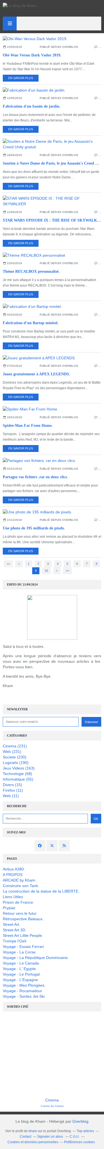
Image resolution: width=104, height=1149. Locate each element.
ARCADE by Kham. (19, 880)
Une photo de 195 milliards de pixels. (34, 528)
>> (67, 570)
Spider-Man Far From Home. (28, 425)
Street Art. (11, 924)
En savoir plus (20, 78)
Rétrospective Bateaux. (23, 919)
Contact (25, 1136)
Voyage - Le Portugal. (22, 974)
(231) (15, 746)
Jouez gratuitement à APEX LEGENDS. (36, 374)
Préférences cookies (79, 1142)
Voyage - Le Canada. (21, 963)
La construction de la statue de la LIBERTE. (41, 891)
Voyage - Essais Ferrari (23, 946)
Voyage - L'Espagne (20, 980)
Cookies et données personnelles (32, 1142)
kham (33, 1131)
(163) (19, 768)
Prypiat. (9, 908)
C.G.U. (75, 1136)
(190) (16, 762)
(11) (13, 790)
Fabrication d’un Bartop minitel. (31, 323)
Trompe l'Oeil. (15, 941)
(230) (14, 757)
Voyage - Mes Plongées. (24, 985)
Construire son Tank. (21, 885)
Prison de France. (18, 902)
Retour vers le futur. (20, 913)
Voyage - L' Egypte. (20, 968)
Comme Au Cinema (52, 1106)
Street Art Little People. (23, 935)
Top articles (85, 1131)
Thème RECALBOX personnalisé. (31, 271)
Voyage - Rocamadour (22, 991)
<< (8, 563)
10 (46, 570)
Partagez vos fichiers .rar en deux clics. (35, 477)
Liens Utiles (13, 897)
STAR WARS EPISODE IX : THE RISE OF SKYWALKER (52, 220)
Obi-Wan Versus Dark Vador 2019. (32, 55)
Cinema (52, 1100)
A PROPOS (12, 874)
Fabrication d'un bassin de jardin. (31, 106)
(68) (17, 773)
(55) (18, 779)
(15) (12, 785)
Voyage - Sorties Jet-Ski (24, 996)
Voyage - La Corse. (20, 952)
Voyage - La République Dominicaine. (36, 957)
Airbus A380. (14, 869)
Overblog (80, 1121)
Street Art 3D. (14, 930)
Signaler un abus (50, 1136)
